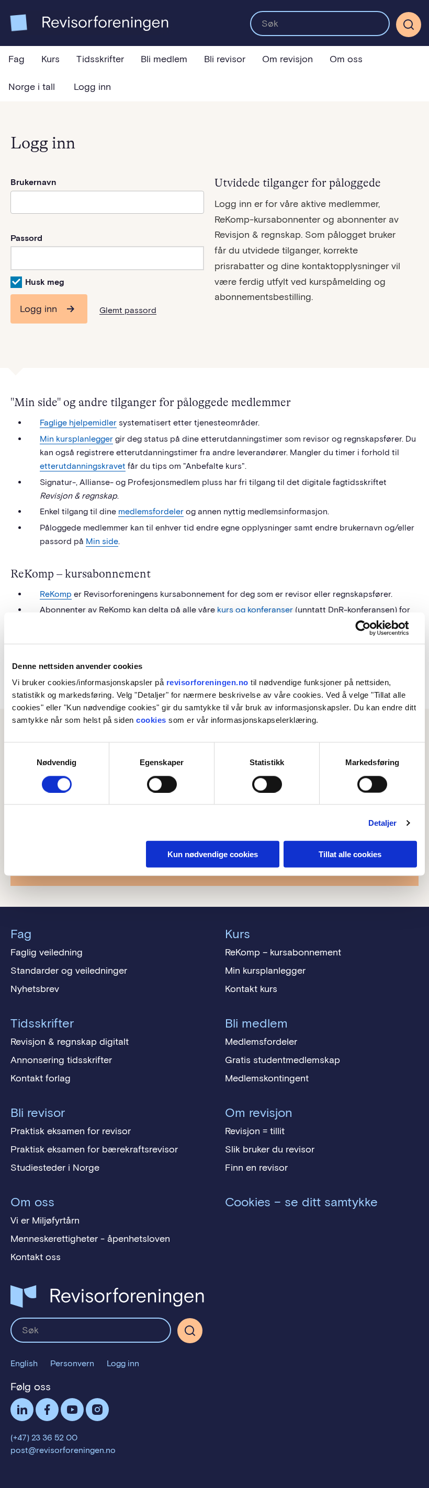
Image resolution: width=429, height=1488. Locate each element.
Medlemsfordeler (261, 1041)
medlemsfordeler (151, 511)
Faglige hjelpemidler (78, 423)
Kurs (50, 59)
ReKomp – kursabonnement (283, 952)
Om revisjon (287, 59)
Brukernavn (33, 182)
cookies (151, 720)
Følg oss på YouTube (72, 1409)
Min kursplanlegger (76, 439)
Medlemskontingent (267, 1078)
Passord (26, 238)
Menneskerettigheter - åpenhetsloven (90, 1238)
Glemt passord (127, 310)
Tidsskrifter (100, 59)
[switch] (162, 784)
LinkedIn (21, 1409)
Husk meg (44, 282)
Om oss (346, 59)
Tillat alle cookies (350, 854)
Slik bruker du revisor (269, 1149)
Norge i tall (31, 87)
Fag (16, 59)
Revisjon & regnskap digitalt (69, 1041)
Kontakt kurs (251, 989)
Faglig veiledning (46, 952)
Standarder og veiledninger (68, 970)
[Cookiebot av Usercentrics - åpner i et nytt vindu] (371, 628)
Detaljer (382, 822)
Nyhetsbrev (34, 989)
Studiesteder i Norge (54, 1167)
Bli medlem (164, 59)
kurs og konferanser (255, 610)
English (24, 1363)
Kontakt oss (35, 1257)
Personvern (72, 1363)
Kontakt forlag (40, 1078)
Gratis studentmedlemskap (282, 1060)
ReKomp (56, 594)
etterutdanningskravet (83, 466)
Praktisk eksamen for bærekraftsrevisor (94, 1149)
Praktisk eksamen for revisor (70, 1131)
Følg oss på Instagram (97, 1409)
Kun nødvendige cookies (212, 854)
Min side (102, 541)
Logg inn (92, 87)
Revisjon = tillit (255, 1131)
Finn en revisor (256, 1167)
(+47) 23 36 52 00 (43, 1438)
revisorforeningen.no (207, 682)
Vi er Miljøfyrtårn (45, 1220)
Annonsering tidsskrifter (61, 1060)
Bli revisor (224, 59)
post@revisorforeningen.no (63, 1450)
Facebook (47, 1409)
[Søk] (320, 23)
